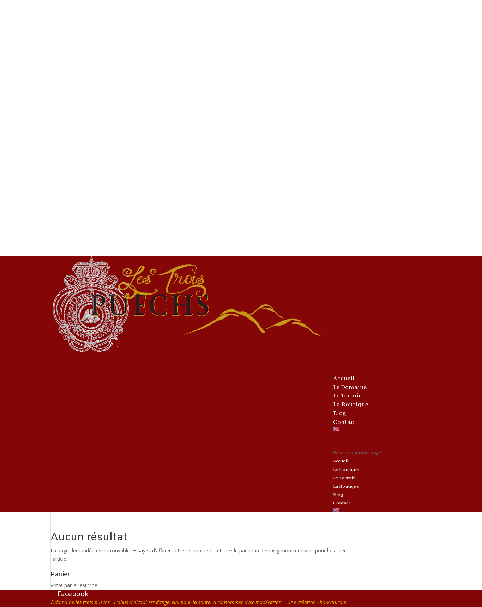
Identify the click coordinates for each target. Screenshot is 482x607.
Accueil (340, 461)
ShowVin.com (332, 602)
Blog (338, 495)
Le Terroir (344, 478)
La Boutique (350, 404)
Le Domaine (346, 470)
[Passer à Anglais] (382, 438)
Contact (344, 422)
